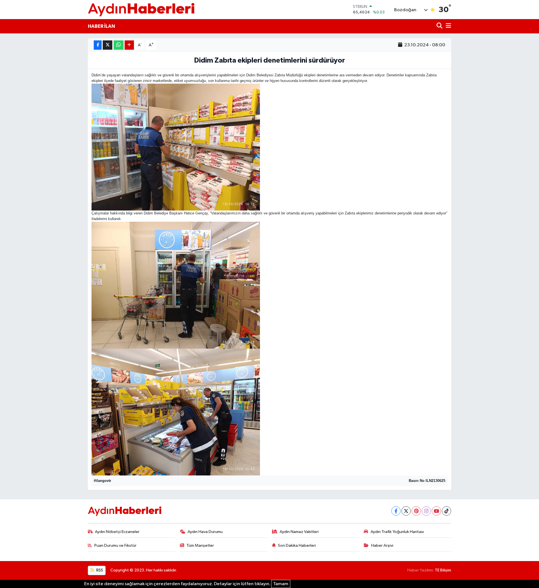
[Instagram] (426, 511)
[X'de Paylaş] (107, 45)
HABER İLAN (101, 26)
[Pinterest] (416, 511)
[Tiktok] (446, 511)
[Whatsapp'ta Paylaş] (119, 45)
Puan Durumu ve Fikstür (115, 545)
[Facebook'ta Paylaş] (98, 45)
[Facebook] (396, 511)
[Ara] (440, 26)
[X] (406, 511)
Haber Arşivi (382, 545)
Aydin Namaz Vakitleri (299, 532)
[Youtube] (436, 511)
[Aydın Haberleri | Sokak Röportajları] (141, 9)
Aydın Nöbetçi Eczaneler (117, 532)
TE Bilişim (443, 570)
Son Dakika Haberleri (297, 545)
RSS (99, 570)
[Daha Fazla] (129, 45)
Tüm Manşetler (200, 545)
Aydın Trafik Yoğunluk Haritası (397, 532)
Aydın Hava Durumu (205, 532)
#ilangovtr (102, 481)
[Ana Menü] (447, 26)
